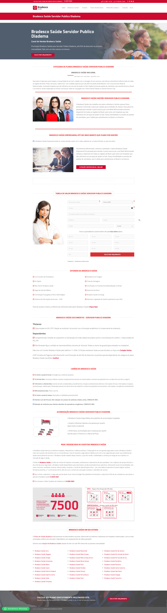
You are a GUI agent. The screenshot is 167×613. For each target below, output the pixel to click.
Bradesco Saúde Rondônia (112, 561)
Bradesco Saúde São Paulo (113, 571)
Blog (131, 8)
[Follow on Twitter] (131, 1)
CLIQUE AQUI (54, 477)
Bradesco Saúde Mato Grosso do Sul (81, 558)
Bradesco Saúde (73, 8)
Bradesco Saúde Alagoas (43, 554)
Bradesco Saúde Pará (76, 564)
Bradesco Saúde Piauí (77, 578)
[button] (16, 609)
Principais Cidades (112, 8)
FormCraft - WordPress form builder (78, 261)
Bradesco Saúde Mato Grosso (79, 554)
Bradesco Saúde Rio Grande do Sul (115, 558)
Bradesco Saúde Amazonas (43, 561)
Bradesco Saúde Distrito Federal (45, 571)
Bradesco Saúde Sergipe (112, 575)
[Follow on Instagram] (129, 1)
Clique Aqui (93, 306)
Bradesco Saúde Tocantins (112, 578)
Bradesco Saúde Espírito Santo (45, 575)
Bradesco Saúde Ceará (42, 568)
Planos (84, 8)
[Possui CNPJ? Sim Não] (118, 202)
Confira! (56, 358)
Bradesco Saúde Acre (42, 551)
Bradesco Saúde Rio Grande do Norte (116, 554)
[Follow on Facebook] (127, 1)
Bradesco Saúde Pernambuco (79, 575)
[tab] (70, 76)
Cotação (125, 8)
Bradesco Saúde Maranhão (78, 551)
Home (63, 8)
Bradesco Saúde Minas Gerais (79, 561)
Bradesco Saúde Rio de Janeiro (114, 551)
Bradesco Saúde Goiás (42, 578)
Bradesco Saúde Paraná (77, 571)
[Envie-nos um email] (133, 1)
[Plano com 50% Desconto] (40, 8)
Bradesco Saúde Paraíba (77, 568)
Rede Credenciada (96, 8)
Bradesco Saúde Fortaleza (43, 581)
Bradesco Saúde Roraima (112, 564)
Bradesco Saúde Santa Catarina (114, 568)
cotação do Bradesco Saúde (51, 543)
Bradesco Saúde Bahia (42, 564)
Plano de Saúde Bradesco (43, 536)
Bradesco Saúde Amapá (42, 558)
